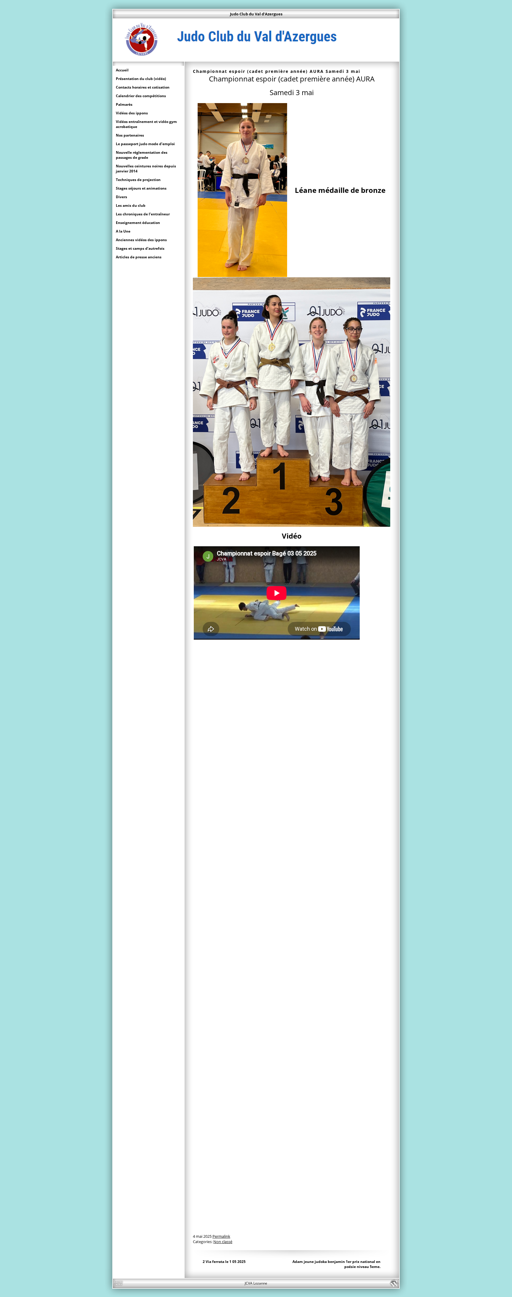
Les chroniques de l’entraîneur (143, 214)
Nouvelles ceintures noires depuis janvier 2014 (146, 169)
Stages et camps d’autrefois (140, 248)
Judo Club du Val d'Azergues (256, 14)
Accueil (122, 70)
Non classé (222, 1241)
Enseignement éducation (138, 222)
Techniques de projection (138, 179)
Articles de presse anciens (138, 257)
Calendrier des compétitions (141, 95)
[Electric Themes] (118, 1283)
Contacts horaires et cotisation (142, 87)
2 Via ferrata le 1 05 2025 (224, 1261)
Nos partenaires (130, 135)
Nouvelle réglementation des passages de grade (141, 155)
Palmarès (124, 104)
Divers (121, 196)
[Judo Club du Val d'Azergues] (256, 58)
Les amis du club (130, 205)
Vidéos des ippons (132, 113)
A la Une (123, 231)
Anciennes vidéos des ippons (141, 239)
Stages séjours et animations (141, 188)
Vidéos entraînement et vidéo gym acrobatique (146, 124)
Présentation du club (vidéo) (141, 78)
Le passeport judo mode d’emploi (145, 143)
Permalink (221, 1236)
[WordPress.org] (394, 1283)
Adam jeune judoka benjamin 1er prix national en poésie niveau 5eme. (336, 1264)
